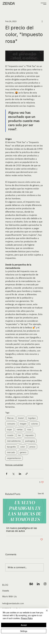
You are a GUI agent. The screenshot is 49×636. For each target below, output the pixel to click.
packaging (30, 441)
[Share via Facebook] (6, 473)
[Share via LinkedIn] (20, 473)
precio (32, 447)
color (22, 447)
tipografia (11, 447)
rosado (10, 435)
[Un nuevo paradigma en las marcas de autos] (24, 511)
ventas (20, 429)
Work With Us (9, 596)
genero (23, 452)
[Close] (45, 612)
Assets (5, 590)
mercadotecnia (14, 441)
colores (34, 424)
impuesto (29, 435)
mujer (9, 429)
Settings (23, 631)
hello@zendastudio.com (13, 603)
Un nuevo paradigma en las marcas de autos (21, 529)
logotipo (32, 418)
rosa (29, 429)
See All (41, 493)
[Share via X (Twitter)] (13, 473)
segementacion (14, 458)
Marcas (10, 418)
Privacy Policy (27, 618)
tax (19, 435)
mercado (11, 452)
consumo (11, 424)
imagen (23, 424)
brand (21, 418)
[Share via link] (26, 473)
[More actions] (42, 21)
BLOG (5, 584)
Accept (24, 625)
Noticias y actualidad (14, 465)
